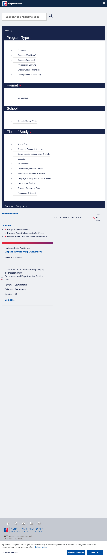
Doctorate (22, 50)
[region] (53, 549)
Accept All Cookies (76, 552)
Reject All (95, 552)
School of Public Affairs (27, 121)
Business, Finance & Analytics (30, 149)
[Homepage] (53, 530)
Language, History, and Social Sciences (34, 178)
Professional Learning (27, 65)
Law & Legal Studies (26, 183)
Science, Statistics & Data (29, 188)
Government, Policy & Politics (30, 169)
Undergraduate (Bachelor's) (29, 70)
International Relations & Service (31, 173)
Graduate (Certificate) (27, 55)
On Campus (23, 98)
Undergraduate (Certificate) (29, 74)
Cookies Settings (10, 552)
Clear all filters (98, 217)
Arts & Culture (24, 144)
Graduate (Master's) (26, 60)
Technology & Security (27, 193)
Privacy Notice (41, 547)
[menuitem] (56, 50)
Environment (23, 164)
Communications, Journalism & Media (34, 154)
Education (22, 159)
